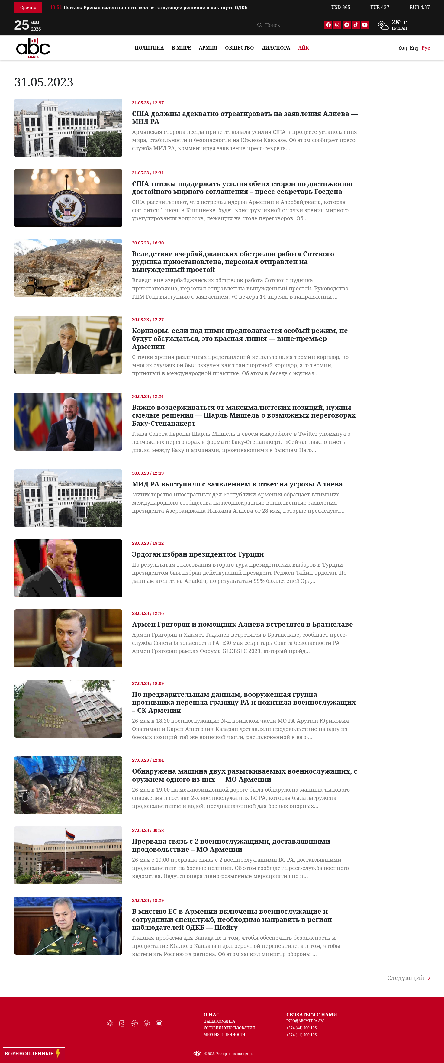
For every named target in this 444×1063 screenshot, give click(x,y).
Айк (303, 47)
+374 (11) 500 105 (301, 1034)
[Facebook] (328, 25)
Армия (208, 47)
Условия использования (229, 1027)
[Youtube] (365, 25)
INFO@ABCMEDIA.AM (305, 1020)
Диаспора (276, 47)
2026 (210, 1053)
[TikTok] (356, 25)
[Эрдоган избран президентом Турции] (68, 568)
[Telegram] (347, 25)
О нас (212, 1014)
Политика (149, 47)
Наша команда (219, 1021)
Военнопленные (30, 1053)
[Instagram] (337, 25)
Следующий (406, 978)
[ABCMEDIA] (33, 47)
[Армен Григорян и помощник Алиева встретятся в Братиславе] (68, 638)
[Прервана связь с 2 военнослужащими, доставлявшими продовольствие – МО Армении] (68, 855)
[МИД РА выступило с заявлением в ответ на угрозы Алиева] (68, 498)
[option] (187, 9)
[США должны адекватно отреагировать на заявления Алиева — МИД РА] (68, 128)
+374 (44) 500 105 (301, 1027)
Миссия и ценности (224, 1034)
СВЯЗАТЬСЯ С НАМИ (311, 1014)
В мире (181, 47)
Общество (239, 47)
